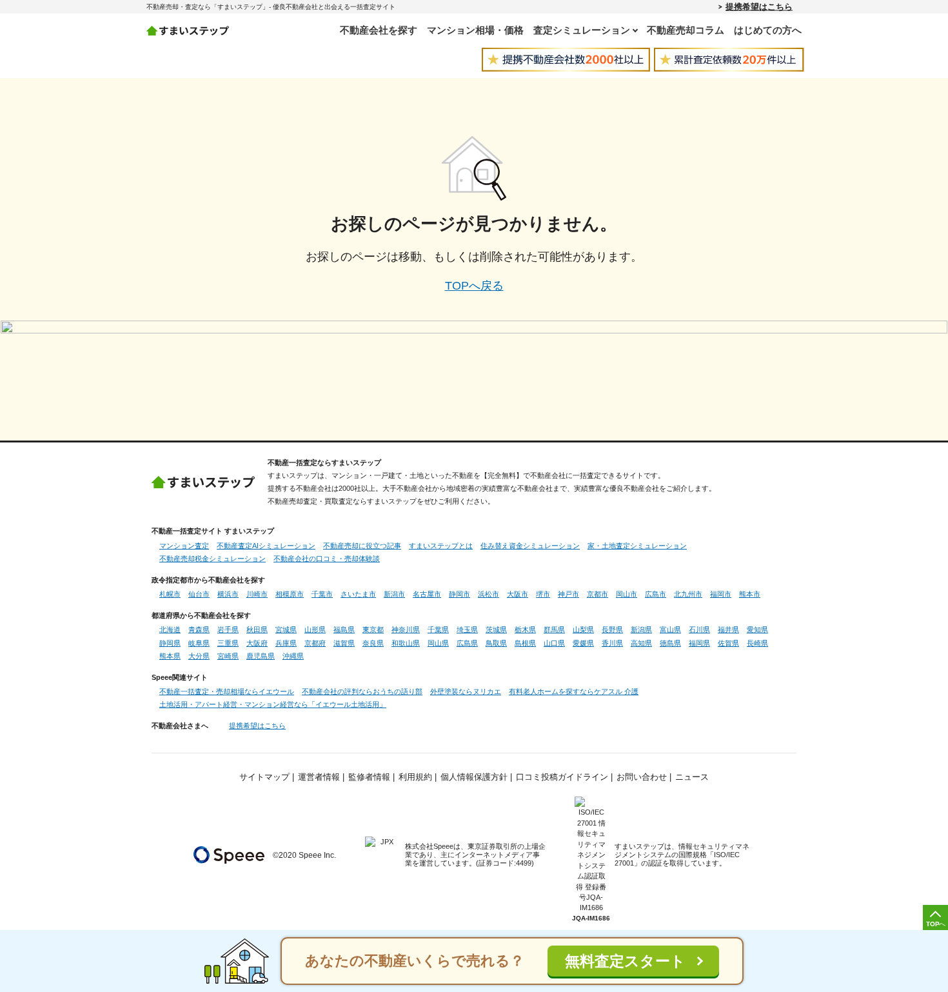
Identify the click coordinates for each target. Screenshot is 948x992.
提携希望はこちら (759, 6)
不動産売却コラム (685, 30)
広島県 (467, 643)
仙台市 (199, 594)
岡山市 (626, 594)
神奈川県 (405, 629)
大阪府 (257, 643)
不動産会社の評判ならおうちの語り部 (362, 691)
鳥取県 (496, 643)
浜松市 (488, 594)
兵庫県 (286, 643)
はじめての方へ (768, 30)
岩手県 (228, 629)
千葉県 (438, 629)
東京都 (373, 629)
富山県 (670, 629)
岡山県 (438, 643)
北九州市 (688, 594)
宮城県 (286, 629)
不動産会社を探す (378, 30)
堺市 (543, 594)
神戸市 (568, 594)
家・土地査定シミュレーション (637, 546)
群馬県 (554, 629)
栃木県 (525, 629)
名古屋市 (427, 594)
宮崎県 (228, 656)
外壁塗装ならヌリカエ (465, 691)
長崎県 (757, 643)
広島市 (655, 594)
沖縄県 (293, 656)
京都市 (597, 594)
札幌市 (170, 594)
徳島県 (670, 643)
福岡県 (699, 643)
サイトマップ (264, 777)
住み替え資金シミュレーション (530, 546)
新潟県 (641, 629)
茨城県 (496, 629)
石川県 (699, 629)
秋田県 (257, 629)
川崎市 (257, 594)
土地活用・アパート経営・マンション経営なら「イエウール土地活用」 (272, 704)
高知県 (641, 643)
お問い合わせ (642, 777)
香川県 (612, 643)
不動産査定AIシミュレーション (266, 546)
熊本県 (170, 656)
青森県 (199, 629)
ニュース (692, 777)
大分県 (199, 656)
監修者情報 (369, 777)
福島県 (344, 629)
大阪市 (517, 594)
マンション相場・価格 (475, 30)
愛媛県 (583, 643)
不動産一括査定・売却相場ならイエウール (226, 691)
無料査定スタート (625, 961)
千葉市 (322, 594)
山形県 (315, 629)
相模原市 (289, 594)
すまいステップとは (441, 546)
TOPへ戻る (474, 285)
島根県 (525, 643)
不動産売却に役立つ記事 (362, 546)
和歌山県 (405, 643)
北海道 (170, 629)
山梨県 (583, 629)
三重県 (228, 643)
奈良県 (373, 643)
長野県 (612, 629)
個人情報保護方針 (474, 777)
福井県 (728, 629)
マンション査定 (184, 546)
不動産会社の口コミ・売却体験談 (326, 558)
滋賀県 (344, 643)
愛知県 (757, 629)
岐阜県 (199, 643)
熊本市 (749, 594)
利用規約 (415, 777)
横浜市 (228, 594)
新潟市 (394, 594)
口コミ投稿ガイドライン (562, 777)
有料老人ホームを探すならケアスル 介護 (573, 691)
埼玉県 (467, 629)
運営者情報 (319, 777)
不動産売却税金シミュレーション (212, 558)
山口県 (554, 643)
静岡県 (170, 643)
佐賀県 (728, 643)
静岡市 (459, 594)
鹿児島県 (260, 656)
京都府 (315, 643)
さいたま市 (358, 594)
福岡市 (720, 594)
